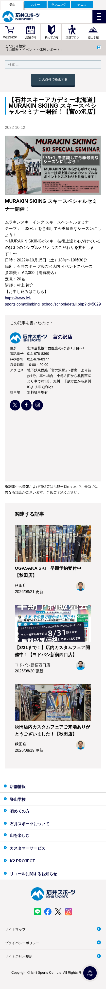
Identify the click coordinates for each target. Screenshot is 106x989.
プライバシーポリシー (22, 943)
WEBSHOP (10, 37)
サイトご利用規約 (19, 956)
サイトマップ (15, 929)
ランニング (58, 4)
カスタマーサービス (27, 848)
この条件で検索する (53, 79)
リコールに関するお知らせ (33, 874)
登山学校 (93, 37)
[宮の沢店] (41, 342)
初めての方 (51, 37)
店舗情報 (30, 37)
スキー (35, 4)
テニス (81, 4)
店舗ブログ (72, 37)
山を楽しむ (20, 835)
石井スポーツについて (29, 824)
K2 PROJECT (22, 861)
